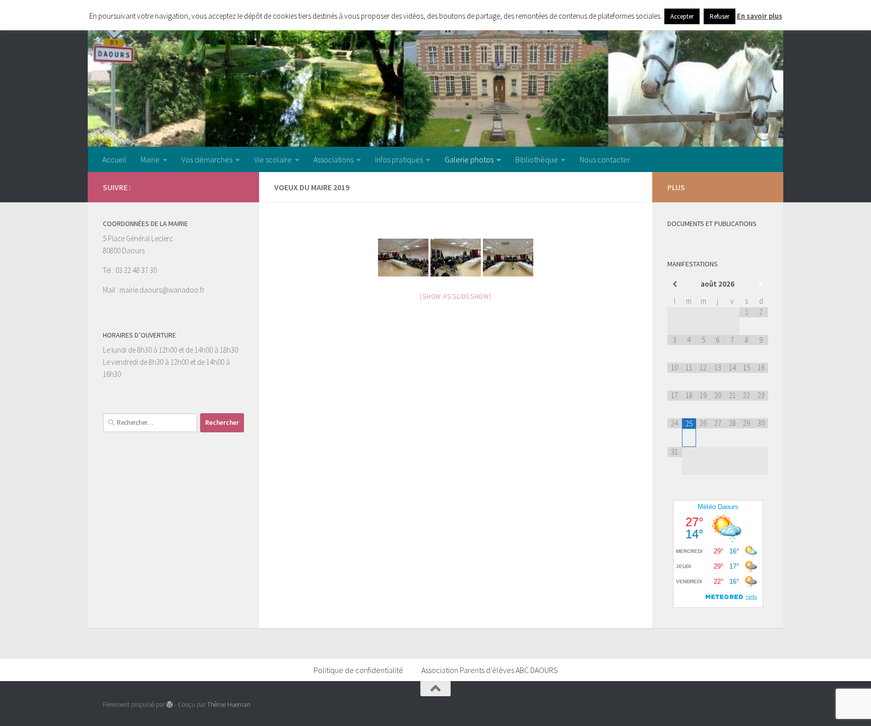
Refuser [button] (719, 16)
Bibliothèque (536, 159)
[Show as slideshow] (455, 296)
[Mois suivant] (761, 284)
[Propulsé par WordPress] (169, 704)
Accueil (114, 159)
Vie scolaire (273, 159)
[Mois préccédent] (674, 284)
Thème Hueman (229, 704)
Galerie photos (469, 159)
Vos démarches (206, 159)
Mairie (150, 159)
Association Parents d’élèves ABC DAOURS (489, 670)
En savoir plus (759, 16)
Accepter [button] (682, 16)
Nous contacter (605, 159)
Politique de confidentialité (358, 670)
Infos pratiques (399, 159)
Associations (333, 159)
